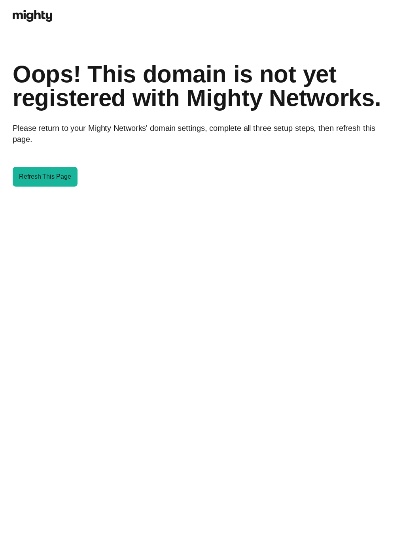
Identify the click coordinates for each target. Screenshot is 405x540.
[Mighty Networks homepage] (32, 11)
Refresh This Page (45, 176)
